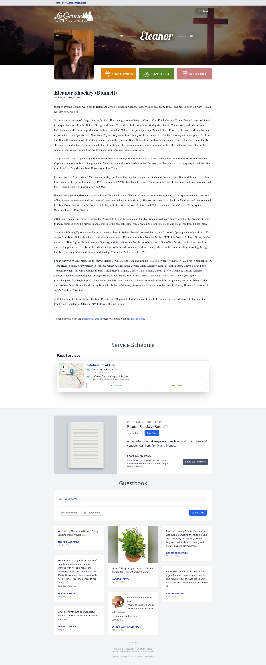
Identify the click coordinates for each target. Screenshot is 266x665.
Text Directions (116, 385)
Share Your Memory (195, 461)
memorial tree (91, 318)
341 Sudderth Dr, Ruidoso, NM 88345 (112, 379)
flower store (137, 318)
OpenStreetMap (136, 656)
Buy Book (152, 433)
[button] (72, 372)
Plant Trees (177, 385)
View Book (135, 433)
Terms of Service (141, 651)
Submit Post (198, 512)
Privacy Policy (124, 651)
